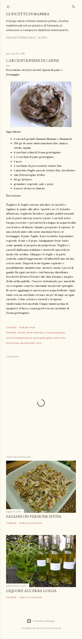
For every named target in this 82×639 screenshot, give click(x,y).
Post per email (27, 327)
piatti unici (59, 337)
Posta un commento (30, 523)
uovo (39, 342)
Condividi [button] (11, 327)
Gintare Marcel (53, 628)
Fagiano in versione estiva (33, 516)
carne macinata (34, 332)
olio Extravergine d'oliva (19, 337)
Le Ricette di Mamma (27, 13)
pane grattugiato (42, 337)
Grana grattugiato (55, 332)
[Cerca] (73, 6)
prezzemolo (12, 342)
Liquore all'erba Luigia (31, 590)
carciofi (21, 332)
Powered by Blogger (44, 620)
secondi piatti (27, 342)
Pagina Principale (21, 37)
